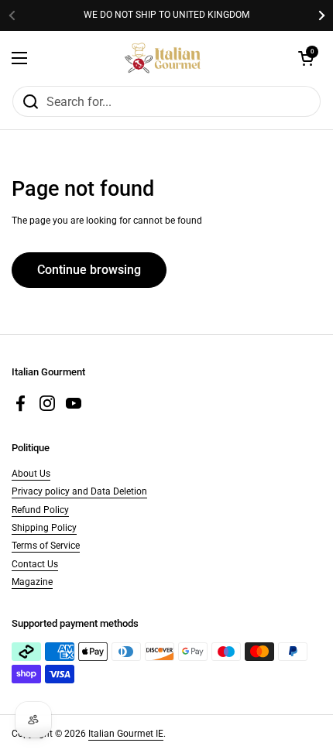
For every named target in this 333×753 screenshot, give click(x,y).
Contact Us (35, 564)
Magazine (32, 582)
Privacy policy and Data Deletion (79, 491)
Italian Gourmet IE (125, 733)
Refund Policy (40, 510)
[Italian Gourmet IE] (162, 58)
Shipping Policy (44, 527)
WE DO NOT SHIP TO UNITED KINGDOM (166, 15)
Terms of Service (46, 545)
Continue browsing (89, 269)
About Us (31, 473)
